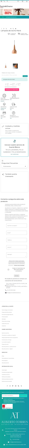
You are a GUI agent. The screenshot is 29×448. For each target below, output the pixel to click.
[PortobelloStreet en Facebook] (7, 386)
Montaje (4, 319)
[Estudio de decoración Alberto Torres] (14, 425)
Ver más (25, 76)
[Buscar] (7, 1)
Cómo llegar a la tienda (7, 310)
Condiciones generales (7, 372)
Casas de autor (5, 344)
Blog (3, 356)
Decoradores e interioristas (8, 358)
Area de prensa (5, 362)
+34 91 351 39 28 (11, 290)
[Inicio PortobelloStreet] (6, 7)
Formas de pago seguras (7, 314)
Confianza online (6, 374)
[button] (14, 166)
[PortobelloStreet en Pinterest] (13, 386)
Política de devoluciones (7, 379)
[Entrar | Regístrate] (27, 1)
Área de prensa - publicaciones (9, 346)
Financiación (5, 316)
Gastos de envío (5, 323)
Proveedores (5, 360)
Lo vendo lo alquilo (6, 342)
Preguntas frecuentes (7, 312)
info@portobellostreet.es (14, 292)
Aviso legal (4, 370)
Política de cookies (6, 376)
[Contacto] (4, 1)
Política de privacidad (7, 381)
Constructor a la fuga (6, 339)
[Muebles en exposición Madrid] (1, 1)
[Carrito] (23, 1)
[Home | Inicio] (3, 17)
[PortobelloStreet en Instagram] (15, 386)
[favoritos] (18, 1)
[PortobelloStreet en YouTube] (10, 386)
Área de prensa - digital (7, 348)
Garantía (4, 325)
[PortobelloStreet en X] (18, 386)
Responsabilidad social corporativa (10, 337)
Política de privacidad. (12, 402)
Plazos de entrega (6, 321)
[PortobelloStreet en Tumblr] (21, 386)
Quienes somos (5, 333)
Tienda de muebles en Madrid (9, 335)
